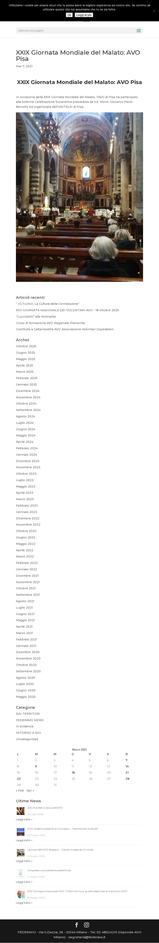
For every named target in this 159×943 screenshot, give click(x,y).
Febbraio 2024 (27, 448)
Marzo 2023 (25, 499)
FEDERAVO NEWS (30, 720)
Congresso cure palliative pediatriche (49, 870)
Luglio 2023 (25, 480)
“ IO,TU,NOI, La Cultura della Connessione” (47, 304)
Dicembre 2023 (27, 461)
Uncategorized (27, 739)
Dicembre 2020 (28, 652)
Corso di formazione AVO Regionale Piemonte (50, 323)
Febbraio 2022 (27, 563)
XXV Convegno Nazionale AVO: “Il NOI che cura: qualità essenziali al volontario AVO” (77, 891)
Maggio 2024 (25, 435)
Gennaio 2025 (26, 384)
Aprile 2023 (24, 493)
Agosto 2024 (25, 416)
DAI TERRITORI (28, 714)
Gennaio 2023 (26, 512)
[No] (154, 11)
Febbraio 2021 (26, 639)
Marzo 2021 (24, 633)
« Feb (20, 790)
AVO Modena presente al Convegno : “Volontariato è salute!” (63, 828)
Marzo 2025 (25, 372)
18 (73, 772)
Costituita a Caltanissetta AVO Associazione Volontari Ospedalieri (64, 329)
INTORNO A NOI (28, 733)
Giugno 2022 (25, 537)
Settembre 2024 (28, 410)
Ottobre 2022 (26, 531)
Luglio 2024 (25, 423)
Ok (69, 15)
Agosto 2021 (25, 601)
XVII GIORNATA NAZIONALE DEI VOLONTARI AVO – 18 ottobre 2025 (67, 310)
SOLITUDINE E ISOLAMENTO (45, 807)
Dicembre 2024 (27, 391)
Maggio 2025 (25, 359)
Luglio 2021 (24, 607)
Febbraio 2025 (26, 378)
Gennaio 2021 (26, 646)
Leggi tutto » (24, 819)
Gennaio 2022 (26, 569)
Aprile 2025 (24, 365)
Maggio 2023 (25, 486)
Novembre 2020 (28, 658)
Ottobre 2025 (26, 346)
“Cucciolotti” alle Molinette (36, 316)
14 (127, 766)
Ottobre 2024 (26, 403)
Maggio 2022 (25, 544)
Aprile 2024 (24, 442)
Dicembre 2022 (27, 518)
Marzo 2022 (25, 556)
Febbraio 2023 (27, 505)
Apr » (30, 790)
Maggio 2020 (26, 697)
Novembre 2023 (28, 467)
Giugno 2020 (25, 690)
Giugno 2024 (25, 429)
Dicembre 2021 (27, 576)
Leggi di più (84, 15)
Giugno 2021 (25, 614)
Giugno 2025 (25, 352)
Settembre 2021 (28, 595)
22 (19, 779)
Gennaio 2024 (26, 454)
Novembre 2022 (28, 524)
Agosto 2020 (25, 678)
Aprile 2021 (24, 626)
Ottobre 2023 (26, 474)
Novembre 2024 (28, 397)
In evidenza (24, 726)
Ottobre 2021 (26, 588)
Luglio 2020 (25, 684)
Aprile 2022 (24, 550)
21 (127, 772)
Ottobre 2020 (26, 665)
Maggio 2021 (25, 620)
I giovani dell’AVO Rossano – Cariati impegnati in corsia (60, 849)
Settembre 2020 (28, 671)
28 (127, 779)
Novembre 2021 (28, 582)
